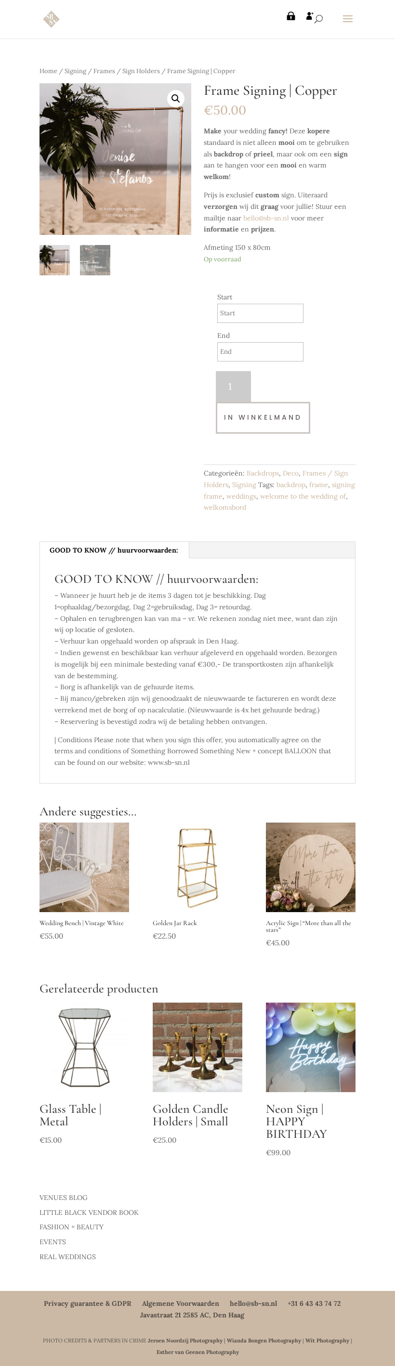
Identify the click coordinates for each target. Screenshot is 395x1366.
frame (318, 484)
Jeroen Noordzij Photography (185, 1340)
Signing (75, 71)
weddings (241, 496)
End (223, 335)
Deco (291, 473)
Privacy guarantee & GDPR (88, 1303)
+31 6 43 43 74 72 (314, 1303)
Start (224, 297)
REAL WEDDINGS (68, 1256)
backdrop (290, 484)
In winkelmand (263, 417)
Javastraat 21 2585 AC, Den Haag (192, 1315)
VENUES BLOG (64, 1197)
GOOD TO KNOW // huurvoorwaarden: (114, 550)
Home (48, 71)
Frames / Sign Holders (126, 71)
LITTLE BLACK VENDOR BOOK (89, 1212)
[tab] (114, 550)
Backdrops (263, 473)
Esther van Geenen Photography (198, 1352)
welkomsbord (225, 507)
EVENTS (53, 1241)
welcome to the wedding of (303, 496)
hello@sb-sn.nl (266, 218)
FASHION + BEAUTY (72, 1227)
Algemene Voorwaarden (180, 1303)
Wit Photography (327, 1340)
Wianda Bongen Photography (264, 1340)
